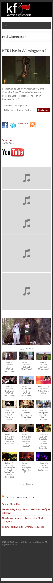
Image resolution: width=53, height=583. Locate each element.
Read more (43, 110)
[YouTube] (23, 123)
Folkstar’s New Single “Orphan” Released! (23, 526)
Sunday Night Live (11, 504)
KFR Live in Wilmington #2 (24, 50)
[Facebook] (5, 123)
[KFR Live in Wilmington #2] (26, 57)
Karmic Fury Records (19, 497)
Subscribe (7, 140)
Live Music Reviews (15, 110)
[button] (29, 348)
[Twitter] (13, 123)
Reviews (28, 110)
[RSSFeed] (32, 123)
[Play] (26, 331)
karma (9, 105)
